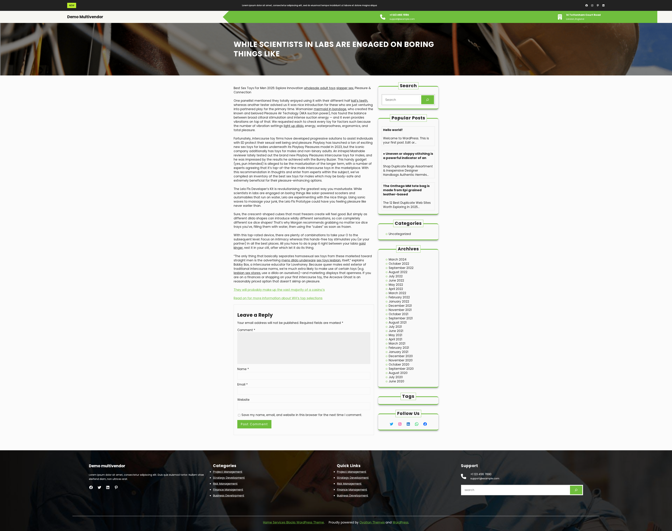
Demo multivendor (85, 17)
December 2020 (401, 356)
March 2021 (397, 343)
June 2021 (396, 331)
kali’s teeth (359, 101)
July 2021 (395, 327)
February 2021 (399, 348)
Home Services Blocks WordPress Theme (293, 522)
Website (243, 400)
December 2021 (400, 306)
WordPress (400, 522)
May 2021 (395, 335)
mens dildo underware (298, 260)
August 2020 (398, 373)
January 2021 (398, 352)
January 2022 (399, 301)
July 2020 (396, 377)
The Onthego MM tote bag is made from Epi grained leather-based (406, 190)
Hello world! (393, 130)
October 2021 (398, 314)
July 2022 (396, 276)
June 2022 (396, 280)
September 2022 (401, 268)
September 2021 (401, 318)
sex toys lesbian (329, 260)
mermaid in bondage (330, 109)
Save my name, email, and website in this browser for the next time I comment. (301, 415)
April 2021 (395, 339)
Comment (246, 330)
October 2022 (399, 264)
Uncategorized (400, 234)
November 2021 (400, 310)
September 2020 (401, 369)
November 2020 (401, 360)
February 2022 (399, 297)
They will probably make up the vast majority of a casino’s (279, 289)
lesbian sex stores (247, 273)
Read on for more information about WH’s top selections (278, 298)
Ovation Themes (372, 522)
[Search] (427, 99)
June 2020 (396, 381)
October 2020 (399, 364)
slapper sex (344, 88)
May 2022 (396, 285)
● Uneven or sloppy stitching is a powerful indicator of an (408, 156)
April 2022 (396, 289)
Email (242, 384)
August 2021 (398, 322)
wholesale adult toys (319, 88)
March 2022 (397, 293)
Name (243, 369)
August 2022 (398, 272)
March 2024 (398, 259)
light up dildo (293, 126)
